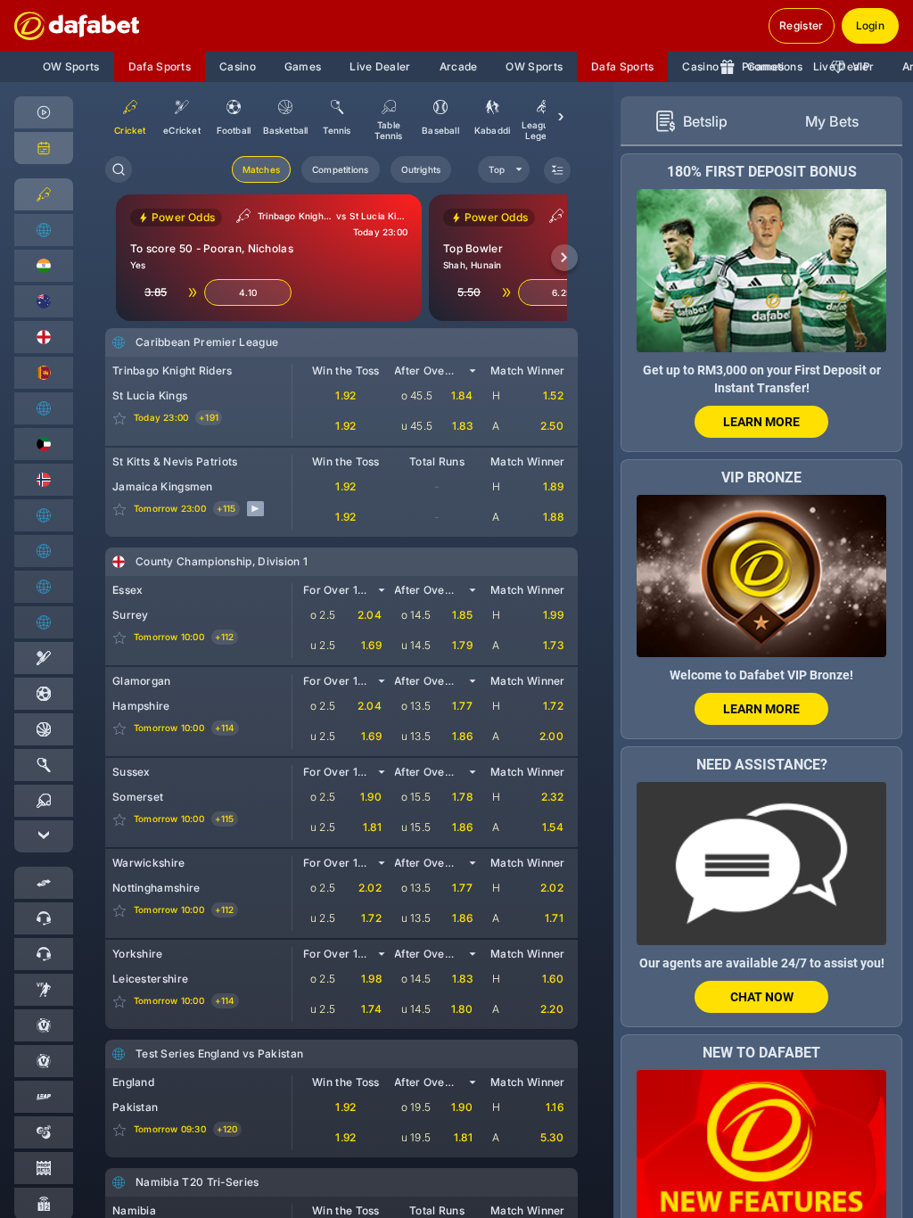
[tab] (691, 121)
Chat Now (762, 997)
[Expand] (43, 836)
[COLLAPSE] (557, 170)
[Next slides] (564, 257)
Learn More (761, 422)
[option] (182, 117)
